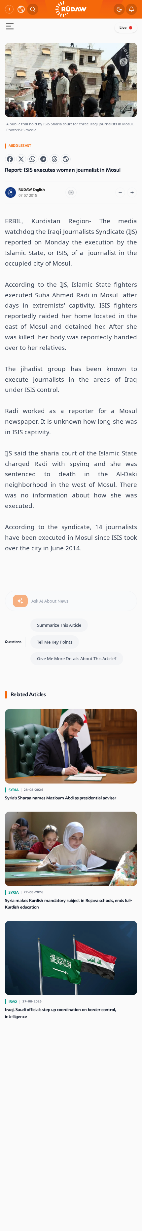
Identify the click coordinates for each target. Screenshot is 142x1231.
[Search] (32, 9)
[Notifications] (131, 9)
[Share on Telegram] (43, 159)
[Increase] (132, 192)
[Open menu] (10, 27)
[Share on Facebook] (10, 159)
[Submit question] (20, 601)
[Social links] (9, 9)
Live (123, 27)
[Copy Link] (66, 159)
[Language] (21, 9)
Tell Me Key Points (54, 642)
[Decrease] (120, 192)
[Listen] (71, 192)
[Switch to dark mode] (119, 9)
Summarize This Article (59, 625)
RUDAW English (31, 189)
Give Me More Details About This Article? (77, 658)
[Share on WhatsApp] (32, 159)
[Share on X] (21, 159)
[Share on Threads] (54, 159)
